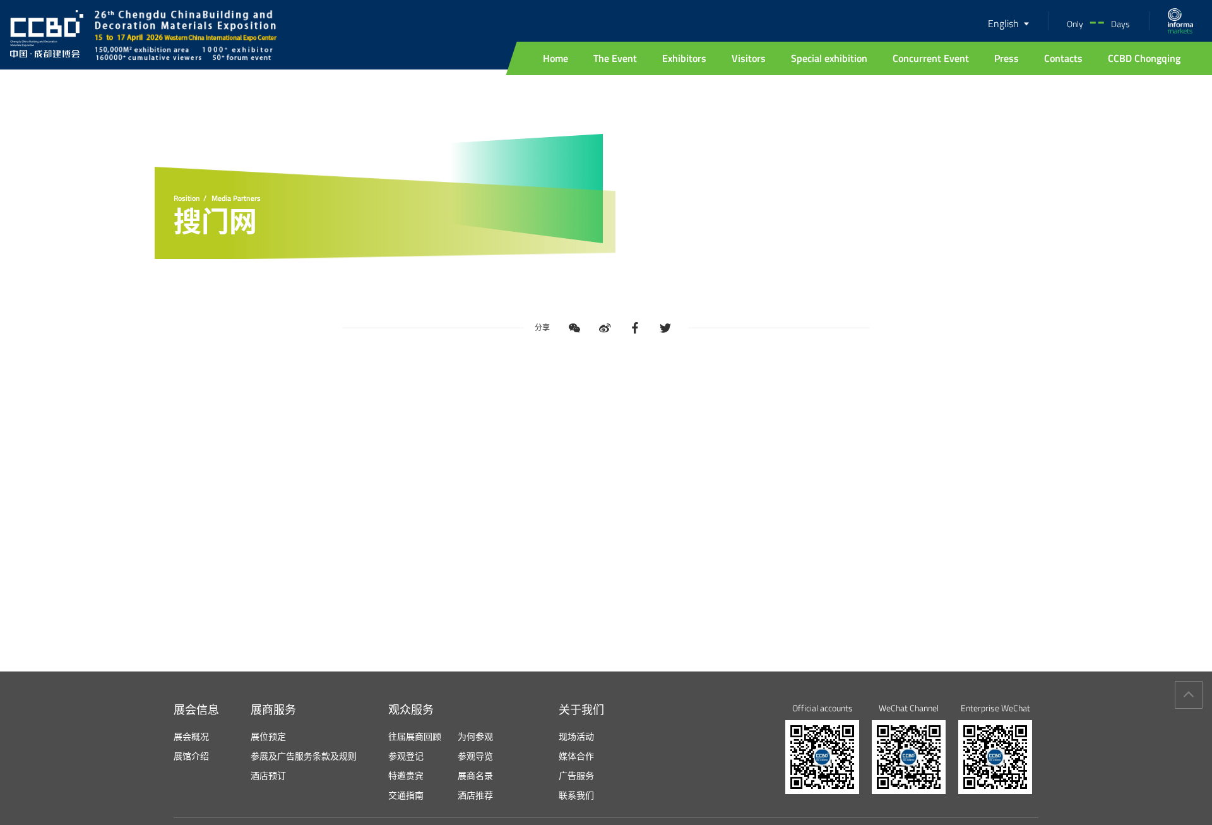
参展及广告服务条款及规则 (304, 755)
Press (1006, 58)
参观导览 (475, 755)
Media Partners (236, 198)
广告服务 (576, 775)
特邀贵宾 (406, 775)
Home (555, 58)
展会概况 (191, 736)
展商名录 (475, 775)
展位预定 (268, 736)
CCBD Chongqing (1144, 58)
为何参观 (475, 736)
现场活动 (576, 736)
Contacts (1063, 58)
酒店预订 (268, 775)
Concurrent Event (931, 58)
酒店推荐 (475, 795)
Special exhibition (829, 58)
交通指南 (406, 795)
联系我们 (576, 795)
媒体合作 (576, 755)
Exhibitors (684, 58)
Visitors (749, 58)
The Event (615, 58)
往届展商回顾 (414, 736)
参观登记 (406, 755)
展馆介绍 (191, 755)
